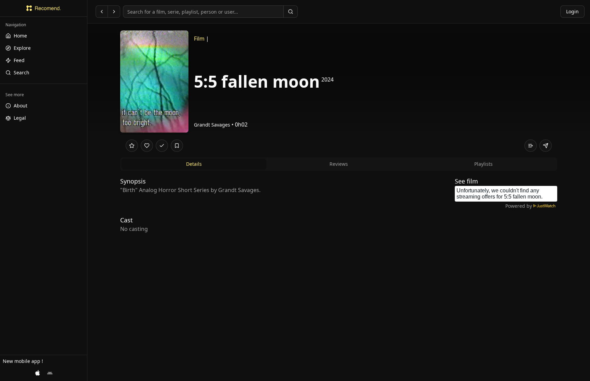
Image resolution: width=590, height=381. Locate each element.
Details (194, 164)
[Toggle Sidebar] (87, 190)
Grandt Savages (212, 124)
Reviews (338, 164)
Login (572, 11)
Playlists (483, 164)
